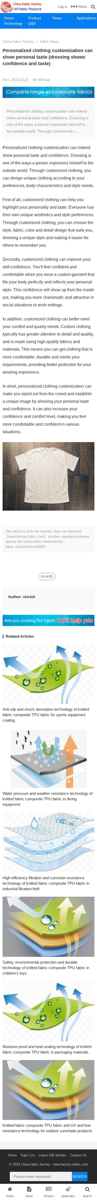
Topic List (27, 1155)
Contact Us (78, 1155)
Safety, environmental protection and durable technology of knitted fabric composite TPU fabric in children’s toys (46, 967)
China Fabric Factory (18, 42)
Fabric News (49, 42)
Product (34, 18)
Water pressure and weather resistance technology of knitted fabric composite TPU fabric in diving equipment (47, 799)
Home (9, 18)
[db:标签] (47, 576)
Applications (86, 18)
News (57, 18)
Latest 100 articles (52, 1155)
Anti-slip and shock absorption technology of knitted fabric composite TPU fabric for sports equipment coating (46, 714)
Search (79, 1176)
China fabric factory (35, 1164)
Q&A (32, 23)
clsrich (29, 596)
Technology (13, 23)
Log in (62, 7)
